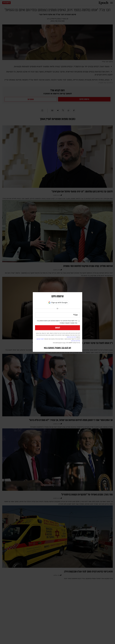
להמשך (57, 327)
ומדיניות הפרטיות (75, 341)
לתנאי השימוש (40, 339)
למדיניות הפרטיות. (71, 337)
